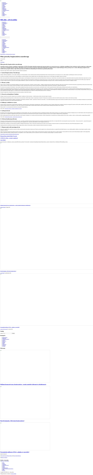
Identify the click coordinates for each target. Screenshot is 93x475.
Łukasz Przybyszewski (3, 329)
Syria (3, 12)
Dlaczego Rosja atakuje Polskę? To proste (8, 136)
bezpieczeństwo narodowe (4, 134)
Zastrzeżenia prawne (5, 465)
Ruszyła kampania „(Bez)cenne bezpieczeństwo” (8, 271)
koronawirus (17, 134)
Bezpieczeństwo (4, 3)
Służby (3, 5)
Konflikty (3, 25)
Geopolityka (4, 4)
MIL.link (3, 470)
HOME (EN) (4, 14)
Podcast (3, 13)
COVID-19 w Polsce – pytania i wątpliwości (9, 138)
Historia (3, 7)
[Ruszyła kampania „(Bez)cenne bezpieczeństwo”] (25, 418)
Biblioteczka (4, 8)
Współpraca (4, 464)
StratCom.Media (13, 473)
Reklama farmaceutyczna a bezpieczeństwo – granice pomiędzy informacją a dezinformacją (15, 205)
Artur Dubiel (2, 62)
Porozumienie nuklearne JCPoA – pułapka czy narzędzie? (9, 327)
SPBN (3, 32)
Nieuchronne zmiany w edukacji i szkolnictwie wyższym (13, 108)
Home (3, 462)
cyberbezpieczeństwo (11, 134)
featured (13, 54)
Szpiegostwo (4, 9)
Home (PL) (4, 2)
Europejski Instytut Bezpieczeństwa (7, 468)
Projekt (3, 466)
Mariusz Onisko (2, 207)
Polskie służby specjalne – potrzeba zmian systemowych (13, 116)
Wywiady (3, 11)
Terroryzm (4, 6)
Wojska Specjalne (5, 467)
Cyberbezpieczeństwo (5, 10)
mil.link (3, 15)
